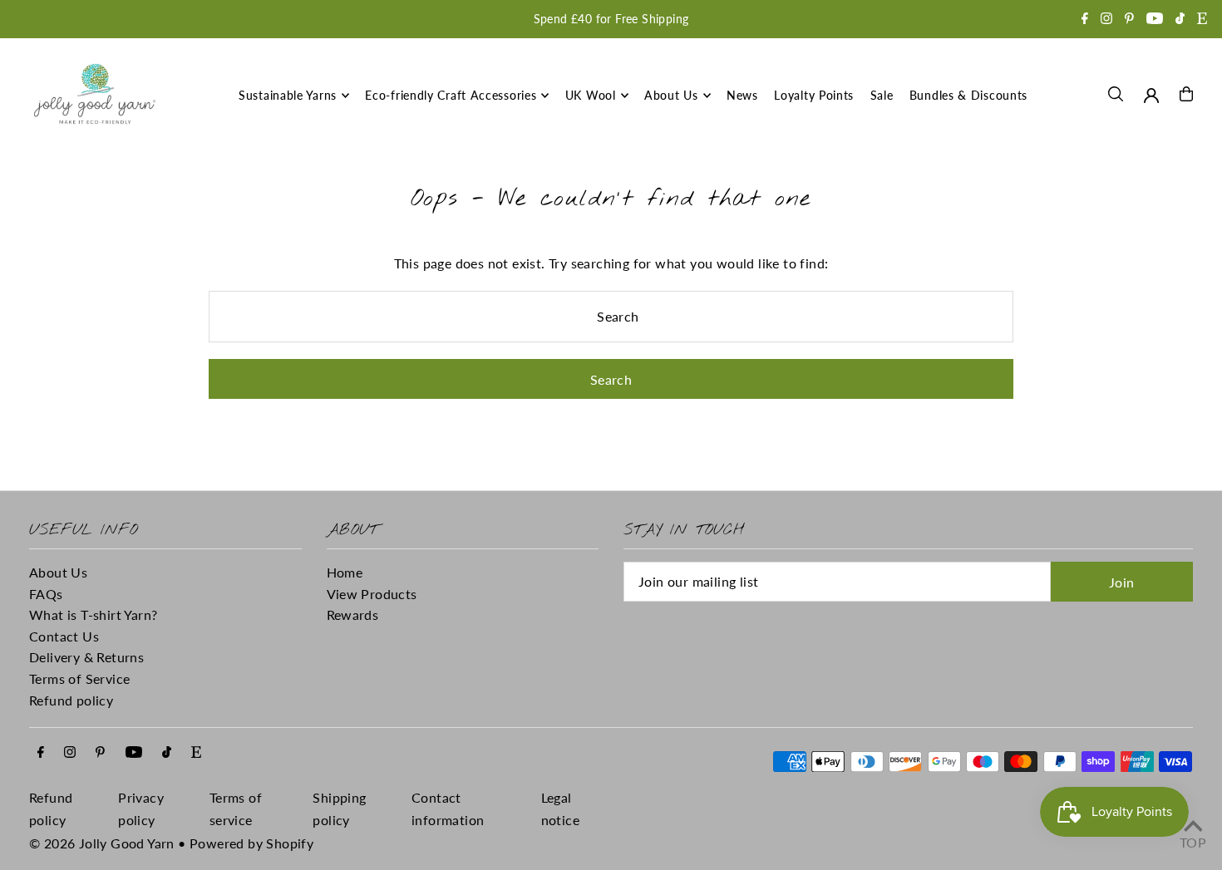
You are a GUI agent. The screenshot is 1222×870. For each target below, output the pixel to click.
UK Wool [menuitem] (590, 95)
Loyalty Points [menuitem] (814, 95)
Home (345, 572)
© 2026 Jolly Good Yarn (102, 843)
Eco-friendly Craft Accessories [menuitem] (450, 95)
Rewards (353, 614)
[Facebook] (1085, 19)
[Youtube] (1154, 19)
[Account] (1151, 95)
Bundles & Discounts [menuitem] (968, 95)
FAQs (46, 594)
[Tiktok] (1180, 19)
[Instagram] (1106, 19)
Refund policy (71, 700)
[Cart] (1186, 93)
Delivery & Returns (86, 657)
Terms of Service (79, 678)
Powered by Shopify (251, 843)
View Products (372, 594)
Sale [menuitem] (882, 95)
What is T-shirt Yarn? (93, 614)
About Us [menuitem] (671, 95)
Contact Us (64, 636)
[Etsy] (1202, 19)
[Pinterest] (1129, 19)
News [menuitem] (742, 95)
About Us (58, 572)
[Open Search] (1115, 93)
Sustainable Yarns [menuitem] (288, 95)
